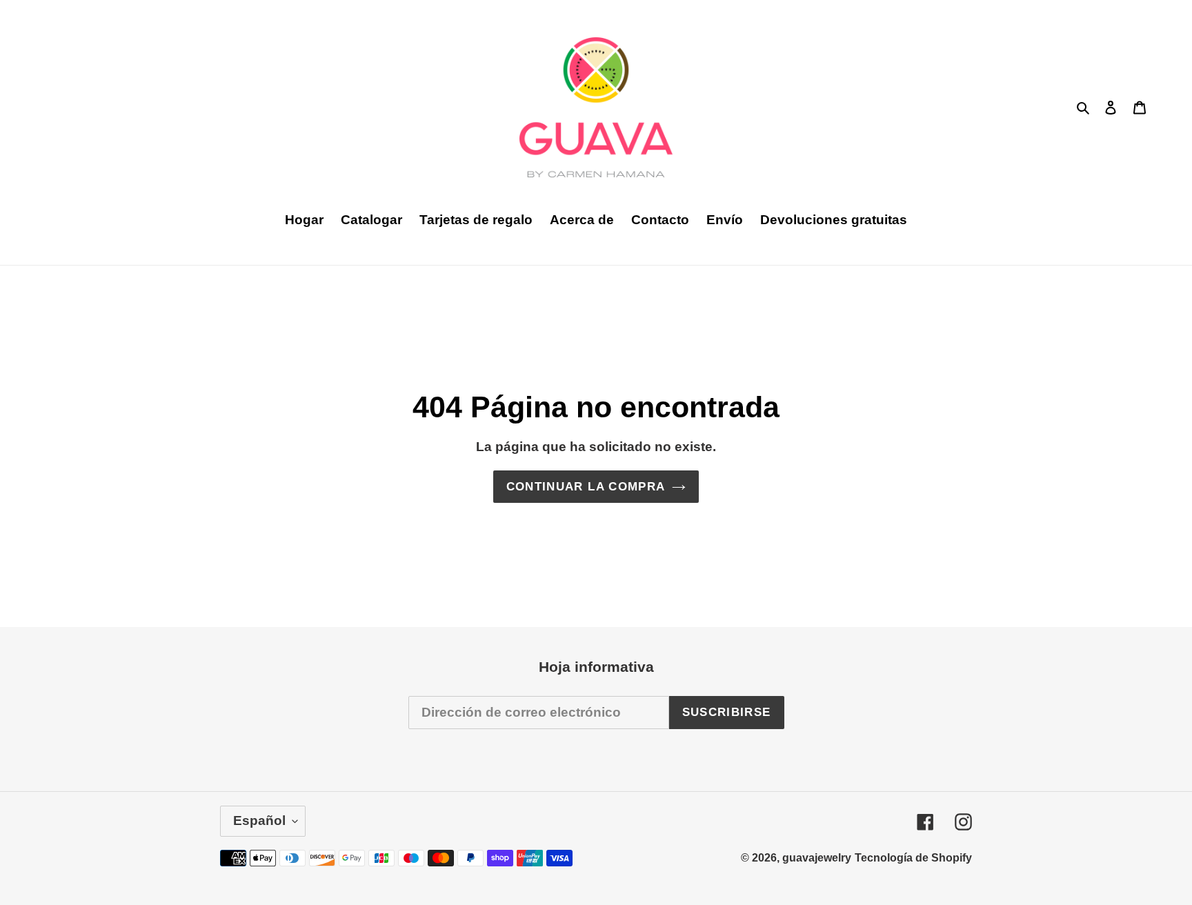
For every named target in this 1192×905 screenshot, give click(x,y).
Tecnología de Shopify (913, 858)
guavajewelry (816, 858)
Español (259, 820)
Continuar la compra (586, 486)
